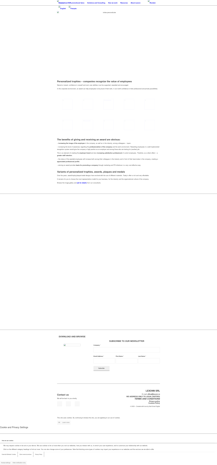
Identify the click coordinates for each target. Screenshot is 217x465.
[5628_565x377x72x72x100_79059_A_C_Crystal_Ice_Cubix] (67, 125)
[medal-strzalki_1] (88, 104)
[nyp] (129, 104)
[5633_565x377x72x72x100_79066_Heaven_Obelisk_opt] (67, 104)
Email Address (98, 356)
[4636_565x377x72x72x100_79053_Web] (149, 125)
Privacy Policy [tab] (38, 454)
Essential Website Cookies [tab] (9, 454)
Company (97, 345)
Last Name (142, 356)
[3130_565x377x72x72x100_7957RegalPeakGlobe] (88, 125)
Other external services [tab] (25, 454)
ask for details (82, 183)
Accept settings (5, 463)
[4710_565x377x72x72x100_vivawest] (129, 125)
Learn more (66, 422)
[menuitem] (71, 3)
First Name (120, 356)
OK (59, 422)
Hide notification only (19, 463)
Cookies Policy (154, 403)
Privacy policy (154, 401)
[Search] (144, 3)
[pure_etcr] (108, 125)
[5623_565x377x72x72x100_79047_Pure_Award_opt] (108, 104)
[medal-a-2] (149, 104)
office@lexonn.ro (153, 394)
